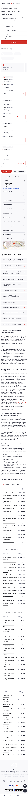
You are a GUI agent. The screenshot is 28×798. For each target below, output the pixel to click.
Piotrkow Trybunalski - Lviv (10, 636)
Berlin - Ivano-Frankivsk (9, 564)
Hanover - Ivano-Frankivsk (10, 593)
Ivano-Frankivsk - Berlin (9, 493)
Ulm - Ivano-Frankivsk (8, 600)
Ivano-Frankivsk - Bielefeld (10, 495)
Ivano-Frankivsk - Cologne (9, 508)
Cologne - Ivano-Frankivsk (9, 580)
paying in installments (21, 402)
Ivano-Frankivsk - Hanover (10, 505)
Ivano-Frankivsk (16, 3)
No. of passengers (8, 36)
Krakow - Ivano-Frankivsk (9, 567)
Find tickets (14, 42)
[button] (24, 181)
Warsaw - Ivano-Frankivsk (9, 562)
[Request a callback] (25, 791)
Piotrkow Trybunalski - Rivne (10, 634)
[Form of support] (25, 786)
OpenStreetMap (17, 247)
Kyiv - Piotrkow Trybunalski (10, 744)
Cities (8, 3)
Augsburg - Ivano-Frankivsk (10, 590)
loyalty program (4, 398)
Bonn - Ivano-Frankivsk (9, 575)
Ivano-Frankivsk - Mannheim (10, 534)
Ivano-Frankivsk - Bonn (9, 498)
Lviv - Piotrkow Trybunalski (10, 747)
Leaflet (11, 247)
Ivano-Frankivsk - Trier (8, 542)
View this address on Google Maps (12, 188)
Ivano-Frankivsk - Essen (9, 523)
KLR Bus (3, 3)
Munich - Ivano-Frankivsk (9, 587)
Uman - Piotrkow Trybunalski (10, 754)
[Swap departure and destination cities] (25, 27)
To (5, 28)
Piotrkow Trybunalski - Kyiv (10, 657)
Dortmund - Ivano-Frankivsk (10, 577)
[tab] (6, 171)
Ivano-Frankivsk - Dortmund (10, 515)
